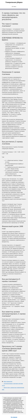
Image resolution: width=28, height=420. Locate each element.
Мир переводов (8, 381)
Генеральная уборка (14, 2)
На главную (14, 417)
